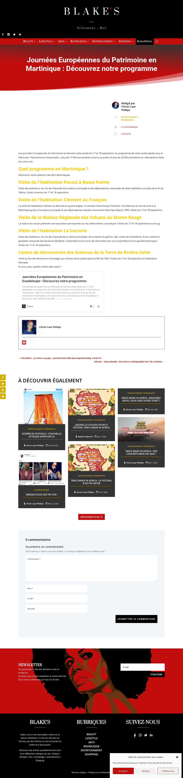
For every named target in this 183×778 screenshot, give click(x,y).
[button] (177, 757)
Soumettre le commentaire (136, 619)
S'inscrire (156, 674)
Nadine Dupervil (85, 436)
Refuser (146, 771)
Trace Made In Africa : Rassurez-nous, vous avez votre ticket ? (141, 399)
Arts (61, 41)
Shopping (125, 41)
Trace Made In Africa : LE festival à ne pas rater (91, 482)
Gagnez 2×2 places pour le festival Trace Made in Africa (91, 426)
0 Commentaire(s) (129, 127)
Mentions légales (79, 772)
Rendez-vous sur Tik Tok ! (41, 494)
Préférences (168, 771)
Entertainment (102, 41)
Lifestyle (45, 41)
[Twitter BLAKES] (146, 736)
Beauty (28, 41)
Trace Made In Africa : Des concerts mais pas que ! (141, 452)
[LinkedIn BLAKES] (151, 736)
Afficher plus (90, 517)
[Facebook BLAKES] (135, 736)
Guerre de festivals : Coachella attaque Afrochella (41, 435)
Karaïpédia (144, 41)
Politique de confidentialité (100, 772)
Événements (127, 120)
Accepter (123, 771)
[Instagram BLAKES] (140, 736)
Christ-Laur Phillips (128, 108)
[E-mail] (24, 343)
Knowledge (78, 41)
